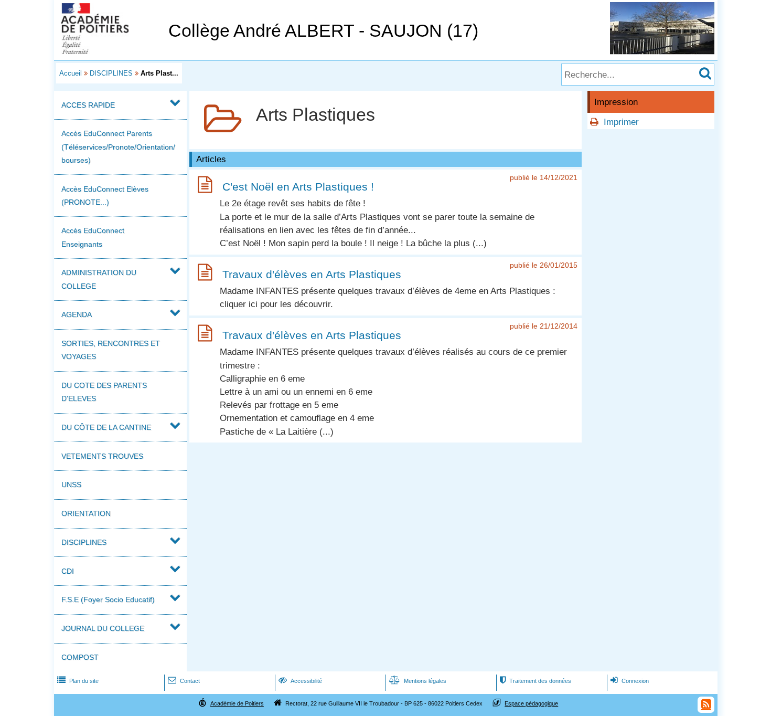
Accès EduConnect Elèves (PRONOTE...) (104, 195)
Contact (184, 681)
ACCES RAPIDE (88, 105)
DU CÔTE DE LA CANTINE (106, 427)
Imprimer (621, 122)
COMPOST (80, 657)
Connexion (630, 681)
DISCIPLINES (111, 73)
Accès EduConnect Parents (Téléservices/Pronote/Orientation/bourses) (118, 146)
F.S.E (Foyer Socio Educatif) (108, 599)
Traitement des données (535, 681)
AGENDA (76, 314)
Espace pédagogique (531, 703)
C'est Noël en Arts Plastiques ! (298, 187)
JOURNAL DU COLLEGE (102, 628)
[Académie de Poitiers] (109, 51)
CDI (67, 571)
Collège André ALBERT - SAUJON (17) (323, 30)
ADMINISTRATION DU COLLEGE (98, 279)
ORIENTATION (86, 513)
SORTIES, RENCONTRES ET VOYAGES (110, 350)
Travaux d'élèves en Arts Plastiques (311, 274)
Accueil (70, 73)
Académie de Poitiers (237, 703)
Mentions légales (417, 681)
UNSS (71, 484)
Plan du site (78, 681)
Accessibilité (300, 681)
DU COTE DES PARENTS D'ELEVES (104, 392)
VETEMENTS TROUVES (102, 456)
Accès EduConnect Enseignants (92, 237)
